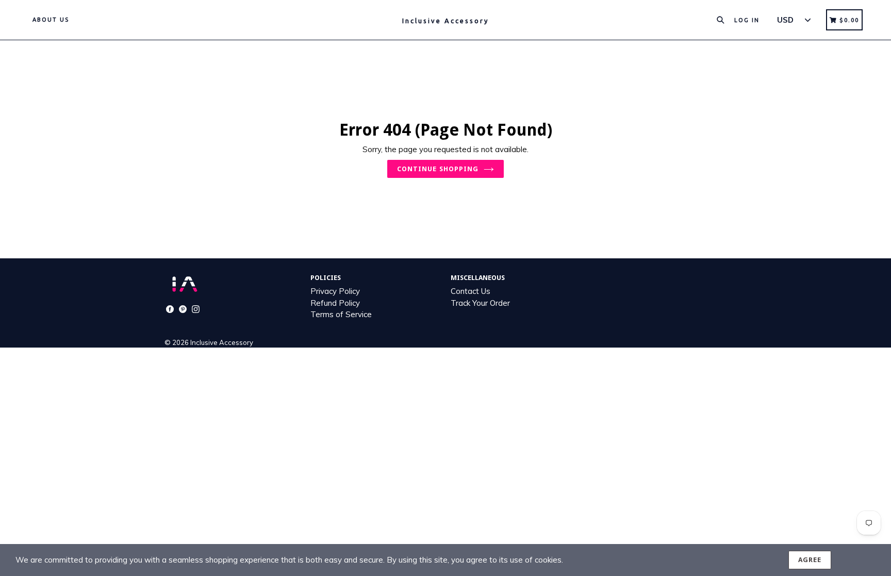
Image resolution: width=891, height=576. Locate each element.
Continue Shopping (437, 169)
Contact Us (470, 291)
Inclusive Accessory (221, 342)
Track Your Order (480, 303)
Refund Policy (335, 303)
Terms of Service (341, 314)
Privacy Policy (335, 291)
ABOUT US (50, 20)
